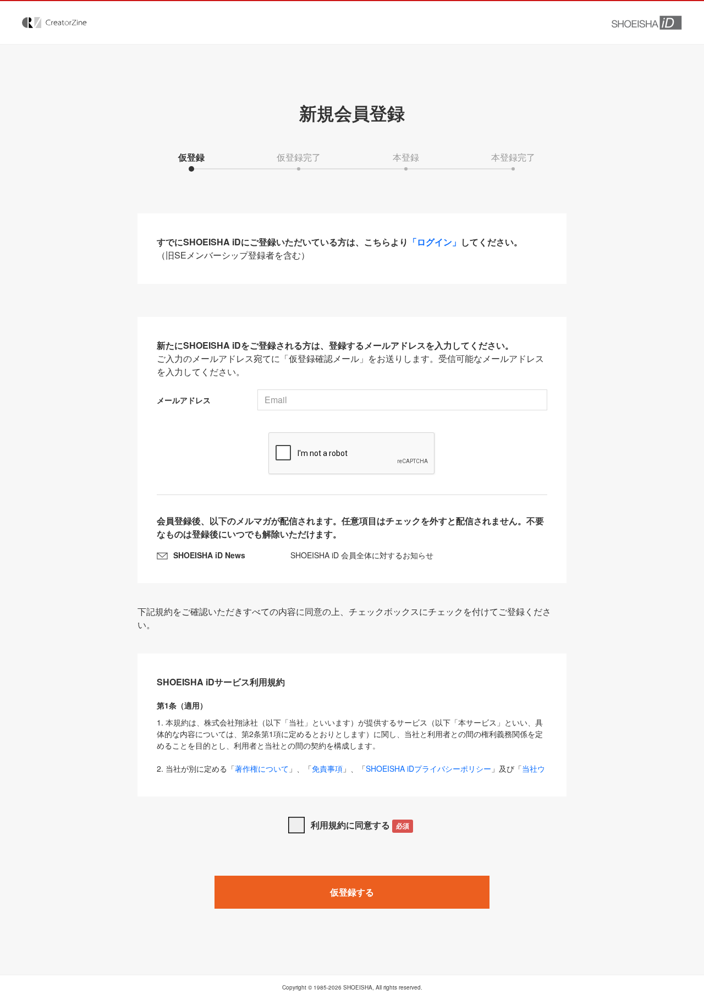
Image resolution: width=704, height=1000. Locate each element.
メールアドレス (184, 399)
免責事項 (327, 768)
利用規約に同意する (360, 824)
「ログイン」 (434, 241)
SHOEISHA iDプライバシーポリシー (428, 768)
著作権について (262, 768)
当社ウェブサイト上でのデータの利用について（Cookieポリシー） (351, 774)
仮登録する (352, 892)
